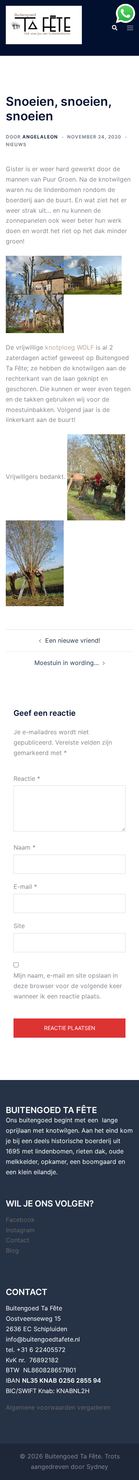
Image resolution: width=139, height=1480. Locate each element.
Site (19, 926)
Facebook (20, 1219)
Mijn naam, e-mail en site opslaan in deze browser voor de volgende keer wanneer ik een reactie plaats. (68, 986)
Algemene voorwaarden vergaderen (58, 1407)
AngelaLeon (40, 137)
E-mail (25, 886)
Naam (25, 847)
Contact (17, 1240)
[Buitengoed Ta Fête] (44, 27)
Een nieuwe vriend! (72, 640)
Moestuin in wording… (66, 663)
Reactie (27, 778)
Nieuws (16, 144)
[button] (114, 28)
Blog (12, 1250)
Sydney (97, 1466)
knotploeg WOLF (69, 347)
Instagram (20, 1230)
